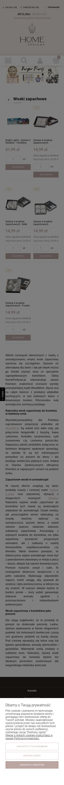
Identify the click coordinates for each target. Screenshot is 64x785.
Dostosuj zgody (32, 755)
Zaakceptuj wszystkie (32, 765)
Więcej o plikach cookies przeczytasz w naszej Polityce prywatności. (29, 737)
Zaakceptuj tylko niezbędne (32, 746)
